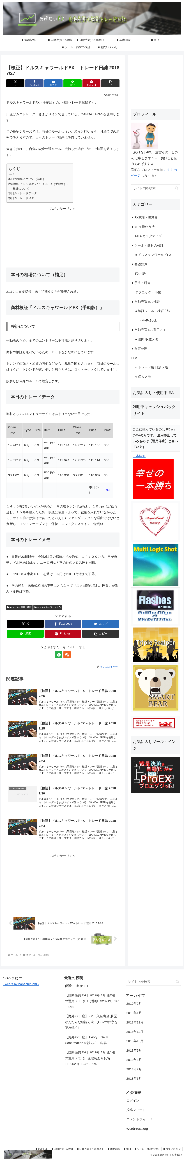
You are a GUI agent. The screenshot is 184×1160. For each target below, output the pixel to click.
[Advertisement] (62, 237)
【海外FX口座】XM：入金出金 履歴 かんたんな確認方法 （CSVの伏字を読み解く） (91, 1022)
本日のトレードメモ (21, 198)
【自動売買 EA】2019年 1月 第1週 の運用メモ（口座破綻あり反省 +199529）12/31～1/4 (90, 1058)
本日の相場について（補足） (27, 179)
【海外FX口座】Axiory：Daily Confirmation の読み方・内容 (86, 1040)
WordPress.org (137, 1128)
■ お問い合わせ (172, 1148)
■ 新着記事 (42, 1148)
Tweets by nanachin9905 (21, 984)
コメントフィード (139, 1119)
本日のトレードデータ (22, 193)
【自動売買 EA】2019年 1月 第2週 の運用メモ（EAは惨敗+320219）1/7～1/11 (92, 1001)
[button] (110, 83)
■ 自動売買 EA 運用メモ (90, 1148)
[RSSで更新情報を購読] (67, 654)
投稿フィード (136, 1110)
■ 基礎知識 (114, 1148)
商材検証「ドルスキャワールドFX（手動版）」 (39, 184)
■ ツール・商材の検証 (20, 607)
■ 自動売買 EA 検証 (62, 1148)
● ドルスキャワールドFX (49, 607)
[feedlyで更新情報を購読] (58, 654)
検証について (21, 188)
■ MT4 (127, 1148)
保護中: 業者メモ (77, 986)
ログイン (132, 1100)
